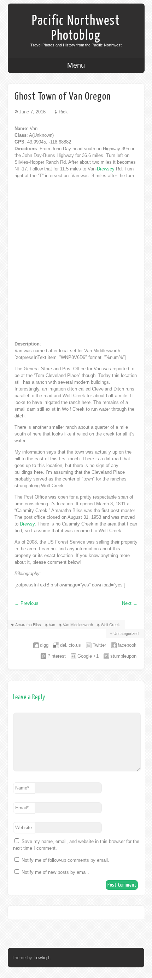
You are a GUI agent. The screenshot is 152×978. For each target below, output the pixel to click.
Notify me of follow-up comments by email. (65, 860)
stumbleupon (123, 656)
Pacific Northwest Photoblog (76, 28)
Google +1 (88, 656)
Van (52, 625)
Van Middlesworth (78, 625)
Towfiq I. (42, 957)
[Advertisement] (76, 260)
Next (130, 603)
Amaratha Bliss (28, 625)
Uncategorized (126, 633)
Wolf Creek (110, 625)
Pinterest (56, 656)
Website (23, 827)
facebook (127, 645)
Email (22, 807)
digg (44, 645)
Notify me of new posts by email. (55, 872)
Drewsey (106, 169)
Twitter (99, 645)
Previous (26, 603)
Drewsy (27, 524)
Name (22, 788)
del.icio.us (70, 645)
